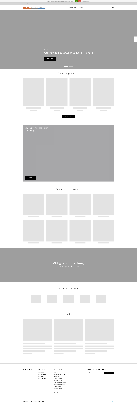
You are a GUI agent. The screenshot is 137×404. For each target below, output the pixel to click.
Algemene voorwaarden (59, 374)
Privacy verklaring (58, 378)
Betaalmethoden (58, 380)
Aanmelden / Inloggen (109, 3)
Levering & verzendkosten (60, 382)
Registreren (41, 372)
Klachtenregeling (58, 388)
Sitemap (56, 390)
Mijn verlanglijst (42, 378)
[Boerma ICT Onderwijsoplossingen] (34, 7)
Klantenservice (73, 7)
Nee (80, 1)
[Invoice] (112, 401)
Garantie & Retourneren (59, 384)
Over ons (56, 372)
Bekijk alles (68, 117)
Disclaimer (56, 376)
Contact (56, 392)
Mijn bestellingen (42, 374)
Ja (76, 1)
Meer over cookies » (86, 1)
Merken (80, 7)
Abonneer (109, 372)
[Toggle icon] (108, 7)
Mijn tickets (41, 376)
